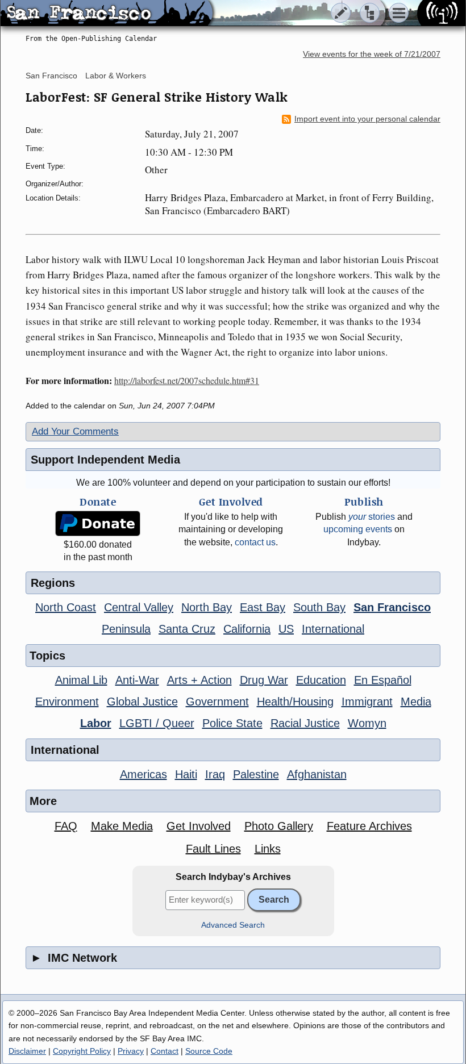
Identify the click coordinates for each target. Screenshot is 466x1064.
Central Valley (138, 607)
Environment (67, 701)
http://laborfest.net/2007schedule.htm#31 (186, 380)
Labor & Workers (115, 75)
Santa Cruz (187, 629)
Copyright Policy (82, 1050)
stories (371, 516)
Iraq (215, 774)
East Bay (262, 607)
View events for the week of (371, 54)
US (286, 629)
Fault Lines (213, 848)
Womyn (367, 723)
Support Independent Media (105, 459)
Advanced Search (233, 925)
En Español (382, 680)
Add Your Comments (75, 431)
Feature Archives (369, 826)
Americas (143, 774)
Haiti (186, 774)
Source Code (208, 1050)
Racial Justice (305, 723)
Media (416, 701)
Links (268, 848)
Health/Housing (295, 701)
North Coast (65, 607)
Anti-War (137, 680)
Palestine (256, 774)
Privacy (131, 1050)
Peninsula (126, 629)
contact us (255, 542)
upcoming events (357, 529)
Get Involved (199, 826)
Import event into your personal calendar (367, 119)
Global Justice (142, 701)
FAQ (66, 826)
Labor (95, 723)
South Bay (319, 607)
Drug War (264, 680)
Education (321, 680)
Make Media (122, 826)
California (247, 629)
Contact (164, 1050)
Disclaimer (27, 1050)
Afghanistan (317, 774)
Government (217, 701)
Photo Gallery (278, 826)
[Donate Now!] (97, 523)
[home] (107, 13)
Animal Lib (81, 680)
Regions (53, 583)
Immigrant (367, 701)
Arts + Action (199, 680)
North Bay (206, 607)
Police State (232, 723)
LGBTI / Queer (156, 723)
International (333, 629)
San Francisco (51, 75)
